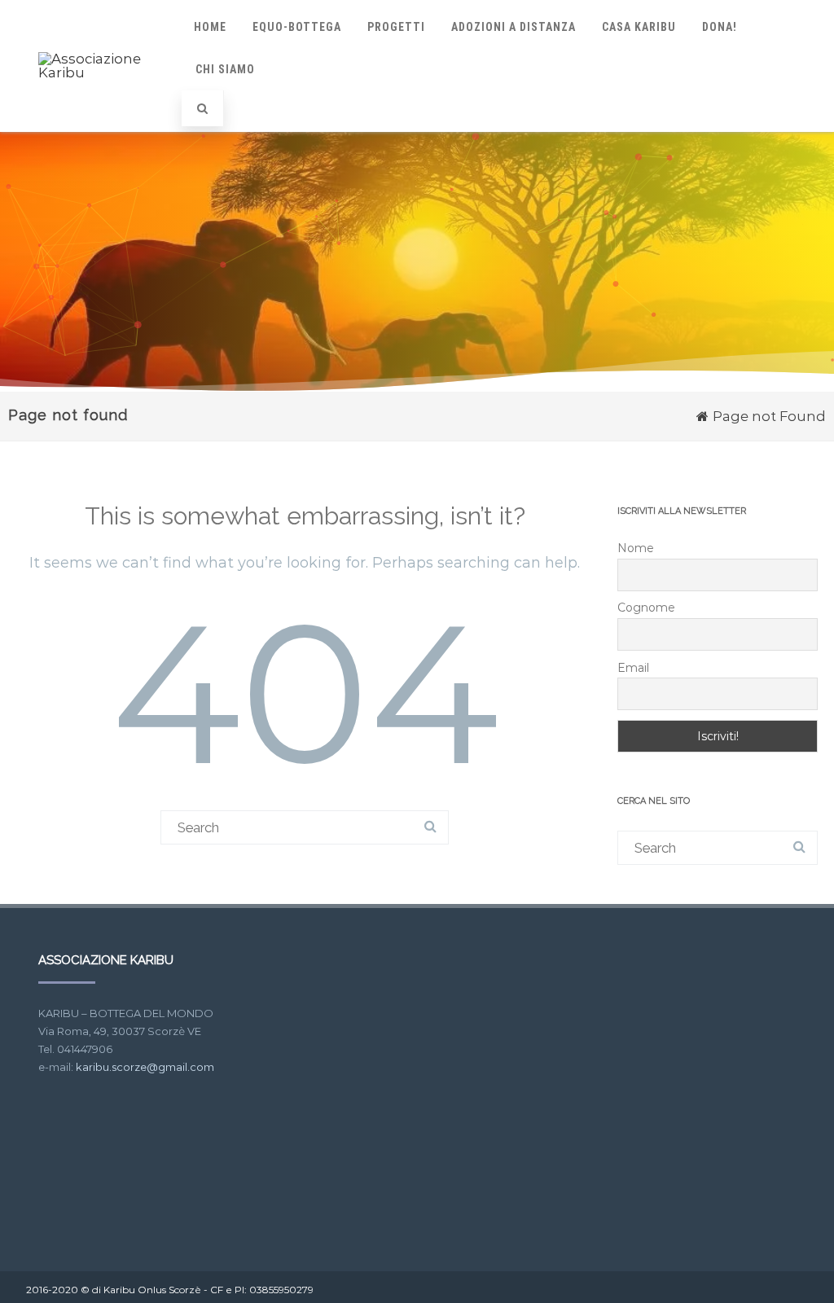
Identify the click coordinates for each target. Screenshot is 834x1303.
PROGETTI (396, 26)
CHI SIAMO (225, 69)
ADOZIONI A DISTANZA (513, 26)
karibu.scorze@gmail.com (145, 1066)
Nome (635, 548)
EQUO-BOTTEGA (296, 26)
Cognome (646, 607)
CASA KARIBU (639, 26)
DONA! (719, 26)
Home (210, 26)
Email (633, 667)
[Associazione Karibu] (104, 72)
